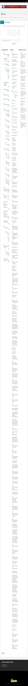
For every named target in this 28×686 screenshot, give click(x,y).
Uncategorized (7, 54)
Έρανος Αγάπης (14, 296)
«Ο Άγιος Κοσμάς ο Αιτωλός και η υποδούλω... (23, 86)
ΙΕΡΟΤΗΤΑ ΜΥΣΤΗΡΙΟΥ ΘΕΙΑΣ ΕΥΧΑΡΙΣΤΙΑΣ (15, 388)
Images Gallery (14, 65)
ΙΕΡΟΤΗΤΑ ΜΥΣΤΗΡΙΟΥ (15, 363)
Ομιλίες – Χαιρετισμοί (8, 137)
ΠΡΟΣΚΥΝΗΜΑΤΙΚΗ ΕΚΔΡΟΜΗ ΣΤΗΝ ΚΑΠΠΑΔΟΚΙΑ (16, 508)
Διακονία (6, 64)
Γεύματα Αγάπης (7, 253)
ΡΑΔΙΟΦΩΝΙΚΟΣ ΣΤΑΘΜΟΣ (15, 521)
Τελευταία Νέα (14, 605)
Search (14, 43)
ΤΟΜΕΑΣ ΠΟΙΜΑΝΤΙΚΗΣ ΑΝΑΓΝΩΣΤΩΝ (15, 621)
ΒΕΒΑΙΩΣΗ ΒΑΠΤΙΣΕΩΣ (15, 191)
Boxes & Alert (16, 96)
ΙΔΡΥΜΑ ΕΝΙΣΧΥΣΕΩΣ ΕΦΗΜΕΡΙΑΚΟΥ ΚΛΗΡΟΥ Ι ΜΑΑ (15, 326)
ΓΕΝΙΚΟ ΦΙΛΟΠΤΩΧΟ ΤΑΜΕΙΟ (15, 213)
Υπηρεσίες (6, 227)
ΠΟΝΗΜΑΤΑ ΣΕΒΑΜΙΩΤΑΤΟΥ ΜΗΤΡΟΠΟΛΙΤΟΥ (16, 466)
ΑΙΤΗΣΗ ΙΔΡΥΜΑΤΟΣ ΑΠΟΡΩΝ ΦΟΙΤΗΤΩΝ (15, 170)
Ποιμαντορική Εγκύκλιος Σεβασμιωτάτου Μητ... (24, 125)
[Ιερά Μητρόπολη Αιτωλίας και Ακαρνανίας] (14, 6)
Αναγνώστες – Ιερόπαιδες (8, 155)
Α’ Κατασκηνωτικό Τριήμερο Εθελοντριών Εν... (24, 56)
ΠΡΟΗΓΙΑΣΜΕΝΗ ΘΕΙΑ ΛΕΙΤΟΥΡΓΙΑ (16, 488)
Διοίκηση (15, 247)
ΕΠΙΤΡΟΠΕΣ (15, 292)
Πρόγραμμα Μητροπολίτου (15, 482)
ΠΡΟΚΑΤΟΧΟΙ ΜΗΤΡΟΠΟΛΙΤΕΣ (16, 493)
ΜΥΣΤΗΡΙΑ (14, 429)
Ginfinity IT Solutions (19, 684)
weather (15, 135)
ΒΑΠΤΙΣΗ (15, 186)
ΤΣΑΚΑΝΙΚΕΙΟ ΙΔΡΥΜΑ (15, 635)
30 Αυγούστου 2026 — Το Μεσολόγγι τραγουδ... (23, 64)
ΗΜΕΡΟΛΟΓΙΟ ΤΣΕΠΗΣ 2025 (15, 301)
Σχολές (7, 232)
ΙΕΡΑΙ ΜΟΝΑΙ (14, 352)
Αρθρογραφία (8, 120)
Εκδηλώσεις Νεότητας (8, 163)
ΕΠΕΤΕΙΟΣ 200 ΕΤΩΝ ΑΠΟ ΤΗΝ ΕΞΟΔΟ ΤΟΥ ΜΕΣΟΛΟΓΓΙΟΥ (15, 281)
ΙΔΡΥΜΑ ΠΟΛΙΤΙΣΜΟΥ (15, 337)
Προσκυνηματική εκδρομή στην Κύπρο (15, 515)
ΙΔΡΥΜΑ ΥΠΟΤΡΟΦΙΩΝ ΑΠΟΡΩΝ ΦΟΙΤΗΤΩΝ (15, 343)
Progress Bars (14, 72)
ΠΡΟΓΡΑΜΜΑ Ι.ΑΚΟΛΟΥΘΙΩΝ (15, 472)
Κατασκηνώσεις (9, 169)
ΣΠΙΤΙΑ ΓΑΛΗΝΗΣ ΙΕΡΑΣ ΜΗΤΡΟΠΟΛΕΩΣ (16, 526)
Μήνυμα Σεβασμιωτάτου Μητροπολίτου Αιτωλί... (24, 71)
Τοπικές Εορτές (14, 625)
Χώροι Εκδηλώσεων (6, 259)
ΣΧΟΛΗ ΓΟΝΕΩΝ (6, 221)
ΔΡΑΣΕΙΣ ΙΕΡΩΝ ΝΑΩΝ (6, 84)
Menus (14, 68)
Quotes (15, 79)
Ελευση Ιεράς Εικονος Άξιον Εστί (14, 268)
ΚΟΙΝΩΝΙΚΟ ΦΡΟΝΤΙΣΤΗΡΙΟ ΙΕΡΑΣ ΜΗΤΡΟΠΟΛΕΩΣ (16, 414)
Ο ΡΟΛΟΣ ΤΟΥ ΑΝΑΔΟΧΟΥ (15, 433)
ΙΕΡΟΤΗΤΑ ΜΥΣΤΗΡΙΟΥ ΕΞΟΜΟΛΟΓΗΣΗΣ (16, 375)
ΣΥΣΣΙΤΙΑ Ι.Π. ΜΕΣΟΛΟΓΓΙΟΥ (15, 567)
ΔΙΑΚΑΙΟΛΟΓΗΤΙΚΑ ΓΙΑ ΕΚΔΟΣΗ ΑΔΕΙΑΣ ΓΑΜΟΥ (16, 228)
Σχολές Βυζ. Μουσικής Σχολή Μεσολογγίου (6, 214)
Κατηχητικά (8, 174)
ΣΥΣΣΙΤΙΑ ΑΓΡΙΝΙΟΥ (15, 562)
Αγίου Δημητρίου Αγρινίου (14, 164)
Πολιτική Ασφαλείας (14, 461)
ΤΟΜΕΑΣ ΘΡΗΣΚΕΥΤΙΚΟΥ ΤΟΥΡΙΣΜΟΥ (16, 615)
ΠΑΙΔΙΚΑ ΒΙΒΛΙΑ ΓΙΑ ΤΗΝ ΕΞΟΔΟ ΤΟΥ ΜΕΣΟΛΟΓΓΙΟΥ (15, 439)
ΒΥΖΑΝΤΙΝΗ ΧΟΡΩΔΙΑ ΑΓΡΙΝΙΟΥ (15, 207)
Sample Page (14, 87)
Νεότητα (6, 149)
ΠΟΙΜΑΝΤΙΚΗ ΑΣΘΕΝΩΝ (15, 457)
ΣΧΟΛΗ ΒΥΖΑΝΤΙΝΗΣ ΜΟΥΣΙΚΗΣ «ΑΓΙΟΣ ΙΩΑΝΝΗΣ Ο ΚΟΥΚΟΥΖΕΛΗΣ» (16, 579)
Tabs (14, 100)
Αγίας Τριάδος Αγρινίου (14, 149)
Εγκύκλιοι (8, 126)
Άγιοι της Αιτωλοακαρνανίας (16, 154)
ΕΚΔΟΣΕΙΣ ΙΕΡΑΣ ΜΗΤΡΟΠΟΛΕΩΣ (16, 251)
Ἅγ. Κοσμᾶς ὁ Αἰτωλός (14, 139)
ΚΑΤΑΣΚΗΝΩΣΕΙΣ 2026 (16, 395)
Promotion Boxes (15, 76)
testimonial (14, 113)
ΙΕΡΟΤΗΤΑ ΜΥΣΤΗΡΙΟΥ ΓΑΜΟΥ (15, 370)
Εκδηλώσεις (6, 95)
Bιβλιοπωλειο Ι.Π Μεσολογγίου (15, 56)
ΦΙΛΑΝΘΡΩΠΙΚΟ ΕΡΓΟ (7, 247)
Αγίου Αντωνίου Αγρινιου (14, 159)
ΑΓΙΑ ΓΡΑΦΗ (13, 144)
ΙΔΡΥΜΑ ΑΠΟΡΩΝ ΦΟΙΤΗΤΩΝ (14, 320)
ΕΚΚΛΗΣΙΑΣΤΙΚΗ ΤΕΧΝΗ (16, 263)
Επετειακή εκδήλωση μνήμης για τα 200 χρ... (23, 78)
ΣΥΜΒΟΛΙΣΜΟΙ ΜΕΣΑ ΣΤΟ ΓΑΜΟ (15, 552)
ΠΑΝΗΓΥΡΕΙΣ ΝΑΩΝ (7, 197)
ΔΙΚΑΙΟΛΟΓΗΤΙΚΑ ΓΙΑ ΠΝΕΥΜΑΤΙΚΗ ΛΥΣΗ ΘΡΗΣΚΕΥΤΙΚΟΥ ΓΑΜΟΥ (16, 236)
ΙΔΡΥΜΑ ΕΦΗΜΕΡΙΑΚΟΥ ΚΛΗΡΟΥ (15, 333)
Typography (14, 126)
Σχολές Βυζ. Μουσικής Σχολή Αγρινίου (6, 204)
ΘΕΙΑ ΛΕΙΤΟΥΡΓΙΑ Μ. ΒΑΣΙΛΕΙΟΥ (15, 314)
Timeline (15, 119)
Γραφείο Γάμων (14, 221)
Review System (14, 83)
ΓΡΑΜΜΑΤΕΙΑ (15, 218)
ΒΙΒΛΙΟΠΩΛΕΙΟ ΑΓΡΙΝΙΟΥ (15, 197)
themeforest (14, 117)
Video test (15, 132)
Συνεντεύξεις (8, 144)
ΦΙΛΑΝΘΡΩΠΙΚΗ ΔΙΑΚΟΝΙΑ (15, 641)
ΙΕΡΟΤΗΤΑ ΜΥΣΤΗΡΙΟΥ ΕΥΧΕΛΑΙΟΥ (15, 382)
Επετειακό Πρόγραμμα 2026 (15, 275)
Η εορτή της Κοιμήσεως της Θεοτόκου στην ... (23, 102)
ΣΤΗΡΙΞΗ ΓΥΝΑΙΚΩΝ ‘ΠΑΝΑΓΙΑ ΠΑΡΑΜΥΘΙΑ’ (15, 532)
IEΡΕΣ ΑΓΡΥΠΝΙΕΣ (14, 60)
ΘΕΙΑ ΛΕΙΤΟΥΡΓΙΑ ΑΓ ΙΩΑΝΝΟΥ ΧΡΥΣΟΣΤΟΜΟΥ (16, 307)
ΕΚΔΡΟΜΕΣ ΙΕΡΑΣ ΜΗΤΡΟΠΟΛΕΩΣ (16, 257)
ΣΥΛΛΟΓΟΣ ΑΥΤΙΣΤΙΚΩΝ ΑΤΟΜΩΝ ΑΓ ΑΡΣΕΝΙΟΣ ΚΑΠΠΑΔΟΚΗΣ (15, 539)
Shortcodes (14, 91)
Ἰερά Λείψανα (14, 348)
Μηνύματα (8, 131)
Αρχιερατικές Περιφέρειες (15, 183)
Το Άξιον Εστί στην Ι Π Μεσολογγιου (15, 610)
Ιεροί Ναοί (7, 99)
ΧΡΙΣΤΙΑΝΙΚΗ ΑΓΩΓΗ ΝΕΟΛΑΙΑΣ (15, 647)
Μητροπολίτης (7, 110)
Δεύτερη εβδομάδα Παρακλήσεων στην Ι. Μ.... (24, 117)
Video (14, 129)
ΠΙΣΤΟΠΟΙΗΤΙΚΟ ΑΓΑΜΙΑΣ (16, 446)
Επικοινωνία (14, 288)
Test (14, 106)
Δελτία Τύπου (6, 59)
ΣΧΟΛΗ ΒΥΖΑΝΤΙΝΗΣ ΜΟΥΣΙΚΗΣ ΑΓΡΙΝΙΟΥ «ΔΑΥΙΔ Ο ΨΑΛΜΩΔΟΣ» (15, 588)
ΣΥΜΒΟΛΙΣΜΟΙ (15, 546)
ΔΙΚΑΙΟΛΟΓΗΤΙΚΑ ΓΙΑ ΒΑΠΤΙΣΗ (16, 243)
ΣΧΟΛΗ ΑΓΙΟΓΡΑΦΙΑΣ (15, 572)
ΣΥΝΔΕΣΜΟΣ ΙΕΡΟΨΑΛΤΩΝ (15, 558)
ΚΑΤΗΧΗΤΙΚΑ (7, 104)
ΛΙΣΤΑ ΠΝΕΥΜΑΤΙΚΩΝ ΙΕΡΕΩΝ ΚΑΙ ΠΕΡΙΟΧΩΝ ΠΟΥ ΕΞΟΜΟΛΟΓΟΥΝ (16, 422)
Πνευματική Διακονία (8, 70)
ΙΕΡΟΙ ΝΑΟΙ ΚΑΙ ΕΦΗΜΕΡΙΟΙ (15, 357)
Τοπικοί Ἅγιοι (14, 630)
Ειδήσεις (6, 89)
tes (14, 103)
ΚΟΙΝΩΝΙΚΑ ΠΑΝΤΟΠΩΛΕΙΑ (15, 409)
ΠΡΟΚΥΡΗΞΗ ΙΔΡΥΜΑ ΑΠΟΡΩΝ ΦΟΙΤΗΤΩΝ (15, 500)
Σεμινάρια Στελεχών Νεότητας (8, 182)
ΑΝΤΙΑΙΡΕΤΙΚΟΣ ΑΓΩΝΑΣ (15, 177)
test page (15, 108)
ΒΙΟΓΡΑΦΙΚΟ (15, 201)
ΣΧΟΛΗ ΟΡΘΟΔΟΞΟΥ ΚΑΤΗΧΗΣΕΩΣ (15, 600)
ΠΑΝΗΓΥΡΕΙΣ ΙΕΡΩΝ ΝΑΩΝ (7, 190)
